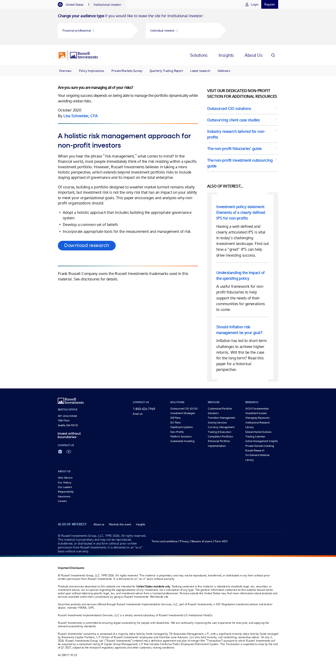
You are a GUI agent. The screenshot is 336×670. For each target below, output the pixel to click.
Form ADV (221, 541)
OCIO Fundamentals (257, 408)
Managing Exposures (257, 417)
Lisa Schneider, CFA (80, 115)
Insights (140, 524)
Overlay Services (217, 422)
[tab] (73, 4)
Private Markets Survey (126, 71)
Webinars (224, 71)
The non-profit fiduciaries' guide (234, 148)
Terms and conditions (165, 541)
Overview (65, 71)
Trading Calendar (255, 436)
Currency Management (221, 427)
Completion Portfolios (220, 436)
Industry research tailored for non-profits (236, 134)
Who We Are (65, 477)
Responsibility (66, 491)
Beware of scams (201, 541)
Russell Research (254, 450)
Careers (62, 501)
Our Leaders (65, 487)
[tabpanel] (168, 27)
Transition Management (221, 417)
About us (98, 524)
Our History (64, 482)
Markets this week (120, 524)
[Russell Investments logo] (78, 55)
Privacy (184, 541)
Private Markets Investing (259, 446)
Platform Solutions (181, 436)
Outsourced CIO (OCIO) (184, 408)
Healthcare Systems (181, 427)
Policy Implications (91, 71)
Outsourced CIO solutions (229, 108)
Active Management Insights (261, 441)
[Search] (273, 55)
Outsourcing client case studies (233, 119)
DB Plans (175, 417)
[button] (94, 30)
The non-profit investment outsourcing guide (239, 163)
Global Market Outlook (258, 432)
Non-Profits (177, 432)
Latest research (200, 71)
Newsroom (64, 496)
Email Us (138, 413)
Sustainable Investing (182, 441)
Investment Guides (256, 413)
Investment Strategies (182, 413)
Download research (86, 245)
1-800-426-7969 (144, 409)
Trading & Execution (219, 432)
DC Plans (175, 422)
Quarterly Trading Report (166, 71)
